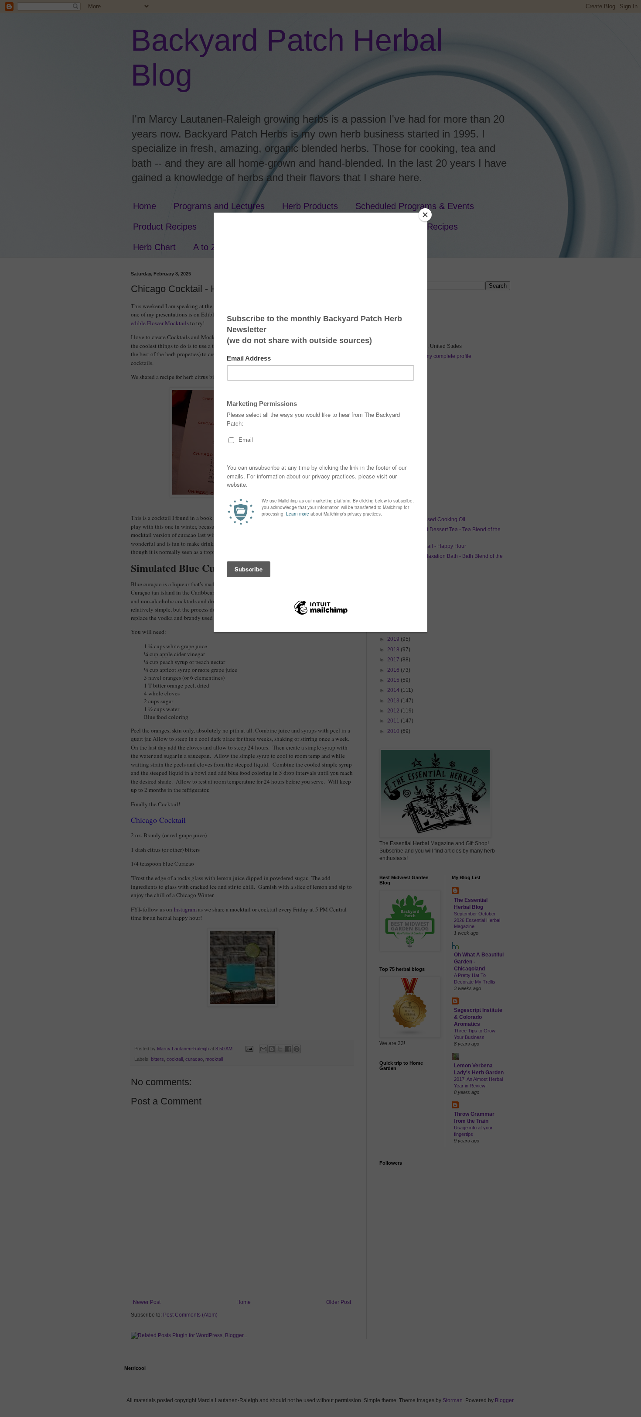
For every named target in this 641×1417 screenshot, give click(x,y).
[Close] (425, 214)
